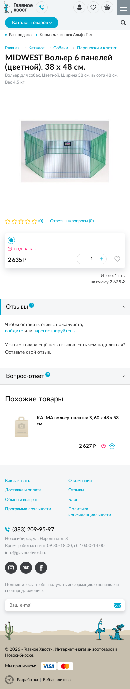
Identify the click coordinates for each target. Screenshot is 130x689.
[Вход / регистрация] (79, 7)
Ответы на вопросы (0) (72, 221)
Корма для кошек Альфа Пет (66, 35)
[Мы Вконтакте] (26, 568)
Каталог (36, 48)
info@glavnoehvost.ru (25, 553)
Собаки (60, 48)
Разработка (27, 680)
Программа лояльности (28, 509)
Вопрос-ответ (27, 376)
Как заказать (17, 481)
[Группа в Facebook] (41, 568)
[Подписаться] (118, 605)
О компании (80, 481)
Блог (73, 500)
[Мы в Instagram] (11, 568)
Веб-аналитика (57, 680)
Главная (12, 48)
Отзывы (19, 306)
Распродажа (20, 35)
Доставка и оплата (23, 490)
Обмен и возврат (21, 500)
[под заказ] (112, 446)
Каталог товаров (30, 22)
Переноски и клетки (97, 48)
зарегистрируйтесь (54, 331)
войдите (14, 331)
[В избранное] (117, 259)
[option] (65, 151)
